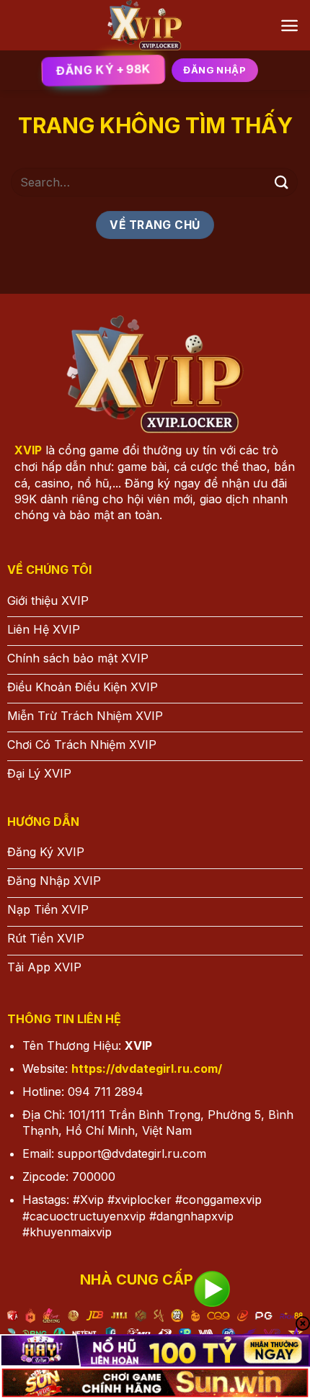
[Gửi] (281, 182)
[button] (289, 25)
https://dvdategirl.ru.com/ (146, 1068)
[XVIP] (145, 25)
